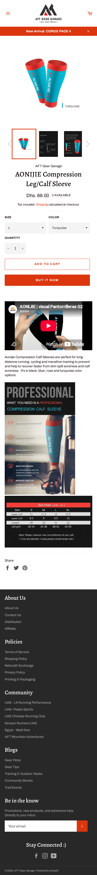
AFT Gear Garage (24, 870)
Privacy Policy (15, 672)
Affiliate (10, 628)
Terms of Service (17, 652)
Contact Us (13, 615)
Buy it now (47, 280)
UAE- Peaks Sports (19, 709)
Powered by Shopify (47, 870)
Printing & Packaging (20, 679)
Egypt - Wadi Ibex (17, 730)
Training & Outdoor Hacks (23, 774)
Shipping (42, 204)
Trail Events (13, 787)
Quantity (12, 237)
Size (8, 217)
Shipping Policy (16, 659)
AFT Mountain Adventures (24, 737)
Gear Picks (13, 760)
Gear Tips (12, 767)
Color (53, 217)
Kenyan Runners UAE (21, 723)
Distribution (13, 622)
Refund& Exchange (19, 665)
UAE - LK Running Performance (28, 702)
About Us (11, 608)
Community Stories (19, 780)
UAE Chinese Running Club (25, 716)
